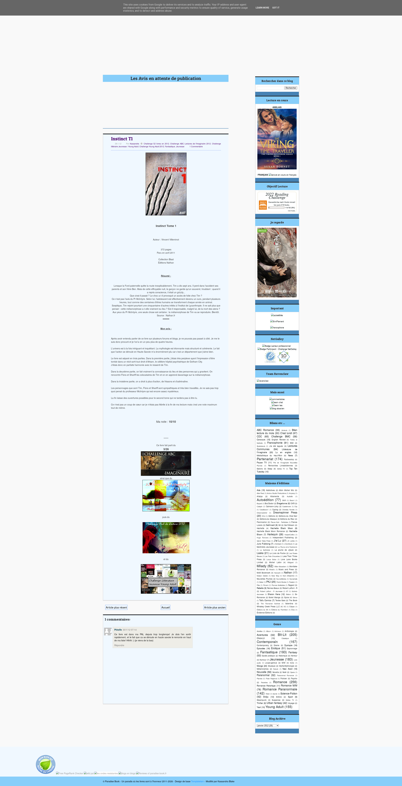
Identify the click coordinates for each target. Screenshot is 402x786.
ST (287, 591)
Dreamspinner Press (285, 512)
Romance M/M (289, 685)
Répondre (119, 645)
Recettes (264, 682)
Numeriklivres (281, 579)
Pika (258, 585)
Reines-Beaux (273, 588)
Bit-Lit (282, 634)
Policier (283, 678)
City (295, 506)
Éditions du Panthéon (279, 609)
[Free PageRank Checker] (69, 773)
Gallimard (270, 524)
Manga (260, 665)
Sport (290, 696)
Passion (292, 582)
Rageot (291, 585)
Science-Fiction (288, 693)
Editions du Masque (268, 519)
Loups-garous (271, 662)
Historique (283, 655)
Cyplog (275, 509)
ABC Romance (265, 429)
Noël (284, 672)
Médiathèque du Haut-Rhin (269, 455)
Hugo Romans (262, 537)
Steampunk (261, 700)
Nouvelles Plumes (264, 578)
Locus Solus (271, 559)
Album (268, 631)
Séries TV (281, 468)
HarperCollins (289, 534)
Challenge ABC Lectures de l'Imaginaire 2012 (190, 143)
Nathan (288, 572)
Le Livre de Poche (277, 553)
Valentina (289, 603)
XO (285, 606)
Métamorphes (263, 669)
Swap (270, 468)
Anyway (292, 493)
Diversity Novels (288, 509)
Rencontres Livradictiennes (280, 465)
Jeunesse (180, 146)
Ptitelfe (118, 629)
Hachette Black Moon (281, 528)
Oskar (261, 582)
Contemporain (267, 641)
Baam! (292, 500)
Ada (258, 490)
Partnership (289, 459)
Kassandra (134, 143)
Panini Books (281, 582)
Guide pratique (268, 655)
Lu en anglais (283, 452)
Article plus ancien (214, 607)
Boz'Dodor (269, 503)
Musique (271, 666)
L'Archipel (277, 544)
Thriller (260, 702)
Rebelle (260, 587)
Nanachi (277, 573)
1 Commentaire (196, 146)
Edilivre (272, 516)
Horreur (294, 655)
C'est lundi (286, 433)
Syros (286, 597)
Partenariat (265, 458)
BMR (284, 500)
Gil (279, 525)
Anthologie (289, 631)
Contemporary (263, 645)
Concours (261, 439)
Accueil (165, 607)
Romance (280, 681)
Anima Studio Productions (276, 493)
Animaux (277, 631)
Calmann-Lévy (272, 506)
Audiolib (290, 496)
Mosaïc (272, 569)
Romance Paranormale (280, 689)
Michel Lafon (275, 562)
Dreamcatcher (262, 512)
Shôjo (265, 696)
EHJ (263, 516)
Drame (276, 645)
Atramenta (274, 496)
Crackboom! (264, 509)
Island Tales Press (263, 541)
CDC (259, 436)
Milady (261, 565)
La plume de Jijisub (284, 550)
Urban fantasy (274, 702)
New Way (275, 575)
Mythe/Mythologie (286, 666)
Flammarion (262, 522)
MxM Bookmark (263, 572)
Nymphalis (293, 579)
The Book (293, 600)
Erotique (275, 648)
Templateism (197, 781)
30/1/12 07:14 (130, 629)
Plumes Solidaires (278, 585)
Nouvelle (261, 671)
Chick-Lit (261, 638)
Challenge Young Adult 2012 (151, 146)
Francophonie (274, 442)
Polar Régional (271, 678)
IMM (291, 443)
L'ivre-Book (288, 544)
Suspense (276, 700)
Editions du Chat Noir (288, 516)
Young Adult (275, 706)
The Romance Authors (270, 603)
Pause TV (262, 462)
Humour (263, 659)
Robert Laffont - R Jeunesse (271, 591)
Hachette (260, 528)
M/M (283, 662)
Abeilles (259, 631)
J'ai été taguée (276, 446)
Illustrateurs (261, 446)
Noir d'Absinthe (288, 575)
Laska (260, 553)
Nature (275, 669)
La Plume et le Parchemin (287, 547)
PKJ (268, 581)
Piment (265, 585)
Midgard (290, 562)
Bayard (259, 503)
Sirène (279, 696)
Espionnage (292, 648)
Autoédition (265, 499)
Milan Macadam (280, 566)
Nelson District (262, 575)
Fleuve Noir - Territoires (279, 522)
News (290, 455)
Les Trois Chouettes (272, 556)
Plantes (259, 678)
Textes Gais (280, 600)
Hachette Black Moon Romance (271, 531)
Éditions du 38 (262, 609)
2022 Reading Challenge (277, 195)
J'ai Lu (277, 540)
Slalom (288, 594)
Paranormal (263, 675)
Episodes (261, 648)
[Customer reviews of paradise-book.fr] (151, 773)
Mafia (292, 663)
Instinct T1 (122, 138)
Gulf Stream (289, 525)
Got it (276, 7)
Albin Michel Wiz (286, 490)
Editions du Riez (287, 519)
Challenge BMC (280, 436)
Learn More (262, 7)
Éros (293, 609)
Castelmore (286, 506)
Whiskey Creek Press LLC (268, 606)
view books (291, 210)
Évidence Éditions (264, 612)
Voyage (291, 703)
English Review (278, 439)
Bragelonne (282, 503)
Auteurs (284, 430)
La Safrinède (265, 550)
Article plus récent (116, 607)
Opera (292, 672)
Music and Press (286, 569)
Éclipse (292, 606)
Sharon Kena (274, 594)
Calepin (259, 506)
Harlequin (272, 534)
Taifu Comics (265, 600)
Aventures (262, 634)
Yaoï (259, 707)
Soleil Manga (274, 597)
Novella (275, 672)
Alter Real (260, 493)
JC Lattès (291, 541)
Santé (275, 694)
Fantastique (170, 146)
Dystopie (288, 645)
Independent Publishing (283, 537)
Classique (285, 638)
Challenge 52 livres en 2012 (156, 143)
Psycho (294, 678)
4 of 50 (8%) (290, 208)
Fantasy (292, 652)
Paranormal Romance (285, 675)
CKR (292, 503)
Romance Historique (266, 685)
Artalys (260, 496)
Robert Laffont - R (289, 588)
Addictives (270, 490)
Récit (267, 694)
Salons (260, 468)
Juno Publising (263, 543)
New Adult (287, 668)
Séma (295, 597)
